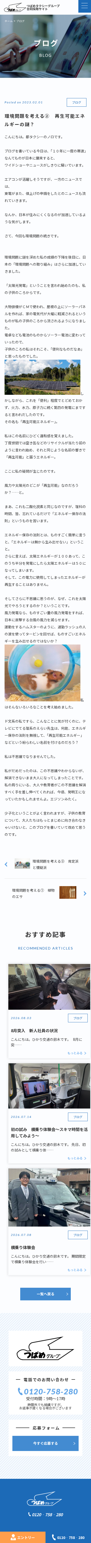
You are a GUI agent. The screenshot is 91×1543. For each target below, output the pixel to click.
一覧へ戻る (45, 1293)
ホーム (9, 21)
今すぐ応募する (45, 1443)
